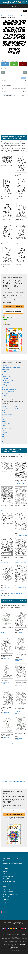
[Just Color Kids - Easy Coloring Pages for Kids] (4, 928)
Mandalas (4, 365)
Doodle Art (4, 417)
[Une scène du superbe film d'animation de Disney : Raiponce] (21, 704)
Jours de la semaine (7, 429)
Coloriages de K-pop (21, 587)
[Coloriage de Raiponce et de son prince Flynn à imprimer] (7, 705)
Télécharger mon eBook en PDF (13, 306)
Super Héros (5, 386)
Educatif (4, 373)
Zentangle (16, 408)
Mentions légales (17, 923)
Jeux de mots (5, 427)
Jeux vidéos (5, 393)
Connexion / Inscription (23, 2)
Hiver (3, 425)
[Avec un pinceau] (7, 678)
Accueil (2, 15)
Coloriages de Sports (8, 475)
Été (3, 419)
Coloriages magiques (7, 414)
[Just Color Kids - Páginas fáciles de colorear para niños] (11, 928)
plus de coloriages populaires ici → (18, 743)
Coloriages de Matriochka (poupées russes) (5, 589)
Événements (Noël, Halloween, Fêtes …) (12, 367)
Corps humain (5, 416)
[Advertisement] (14, 115)
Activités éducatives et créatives (12, 15)
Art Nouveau (5, 408)
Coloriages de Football (8, 526)
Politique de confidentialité (15, 818)
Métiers (4, 434)
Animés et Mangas (6, 387)
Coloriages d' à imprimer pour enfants (14, 781)
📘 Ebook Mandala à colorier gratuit (9, 912)
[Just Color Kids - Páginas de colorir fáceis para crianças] (14, 928)
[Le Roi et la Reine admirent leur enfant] (7, 625)
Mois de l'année (6, 436)
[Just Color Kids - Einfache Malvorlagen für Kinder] (19, 928)
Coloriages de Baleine (22, 483)
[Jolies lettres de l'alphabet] (7, 163)
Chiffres (4, 412)
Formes (4, 421)
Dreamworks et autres (7, 380)
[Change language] (26, 2)
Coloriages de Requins (22, 535)
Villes (15, 406)
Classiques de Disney (7, 376)
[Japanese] (25, 928)
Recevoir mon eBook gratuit (14, 814)
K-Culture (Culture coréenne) (9, 389)
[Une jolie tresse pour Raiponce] (21, 627)
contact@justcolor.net (13, 947)
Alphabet (23, 15)
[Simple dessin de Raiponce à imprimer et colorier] (21, 680)
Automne (4, 410)
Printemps (4, 440)
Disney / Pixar (5, 378)
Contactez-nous (10, 923)
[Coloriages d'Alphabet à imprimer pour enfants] (2, 781)
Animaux (4, 371)
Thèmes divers (5, 369)
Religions (4, 395)
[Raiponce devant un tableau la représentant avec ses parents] (21, 731)
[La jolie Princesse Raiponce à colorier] (7, 653)
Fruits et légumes (6, 423)
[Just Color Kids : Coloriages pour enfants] (12, 2)
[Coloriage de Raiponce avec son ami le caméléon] (7, 732)
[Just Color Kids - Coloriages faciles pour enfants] (8, 928)
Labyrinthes (5, 430)
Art (2, 374)
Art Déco (4, 406)
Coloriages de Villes (21, 508)
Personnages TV (6, 382)
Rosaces (4, 441)
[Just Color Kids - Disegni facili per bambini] (16, 928)
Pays (3, 438)
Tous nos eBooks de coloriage (13, 311)
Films (3, 384)
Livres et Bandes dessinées (8, 391)
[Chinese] (22, 928)
